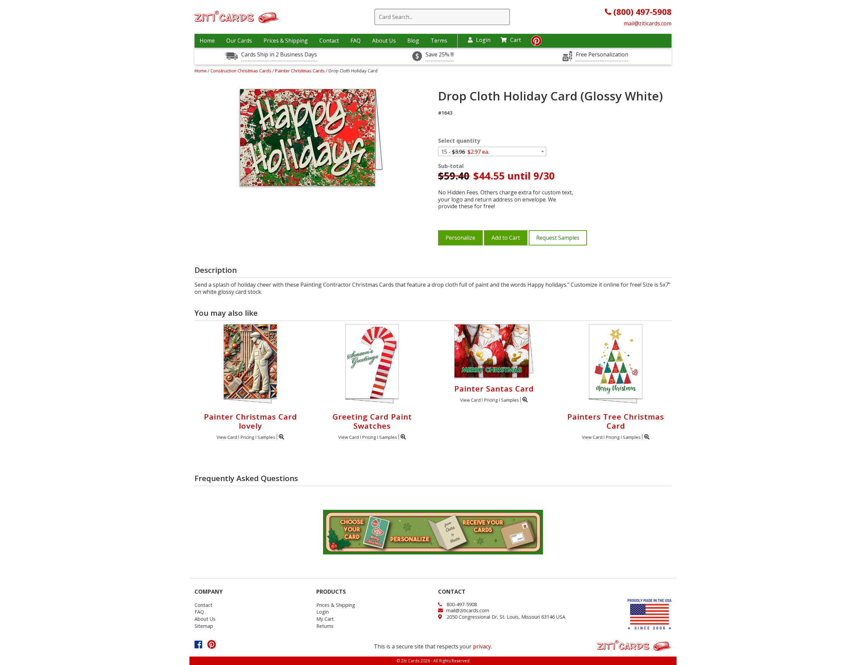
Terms (439, 40)
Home (207, 40)
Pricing (247, 437)
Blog (413, 40)
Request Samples (557, 237)
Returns (325, 626)
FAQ (355, 40)
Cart (515, 40)
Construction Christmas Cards (241, 71)
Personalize (460, 237)
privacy (482, 646)
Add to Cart (506, 237)
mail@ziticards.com (647, 23)
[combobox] (492, 151)
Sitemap (204, 626)
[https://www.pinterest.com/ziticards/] (536, 42)
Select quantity (459, 141)
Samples (266, 437)
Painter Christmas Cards (300, 71)
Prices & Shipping (286, 40)
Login (483, 40)
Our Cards (239, 40)
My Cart (325, 619)
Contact (329, 40)
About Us (384, 40)
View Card (226, 437)
